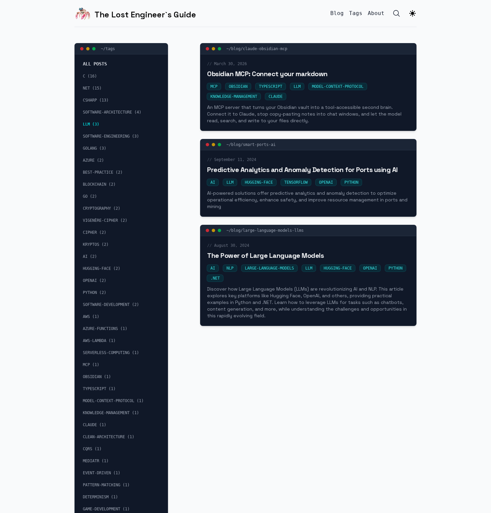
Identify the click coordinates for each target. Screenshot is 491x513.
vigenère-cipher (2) (105, 220)
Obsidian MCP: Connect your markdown (267, 73)
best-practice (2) (103, 172)
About (376, 13)
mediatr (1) (96, 461)
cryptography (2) (101, 208)
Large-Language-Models (269, 268)
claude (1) (94, 424)
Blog (337, 13)
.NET (215, 278)
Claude (276, 96)
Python (351, 182)
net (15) (92, 88)
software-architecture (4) (112, 112)
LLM (297, 86)
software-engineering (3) (111, 136)
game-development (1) (106, 509)
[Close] (207, 48)
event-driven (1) (101, 473)
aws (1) (91, 316)
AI (212, 182)
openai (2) (94, 280)
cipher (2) (94, 232)
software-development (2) (111, 304)
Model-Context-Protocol (337, 86)
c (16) (90, 76)
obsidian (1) (97, 376)
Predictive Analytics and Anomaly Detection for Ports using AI (302, 169)
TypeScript (270, 86)
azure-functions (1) (105, 328)
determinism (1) (100, 497)
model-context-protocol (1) (113, 400)
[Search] (396, 13)
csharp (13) (96, 100)
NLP (229, 268)
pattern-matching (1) (106, 485)
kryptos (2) (96, 244)
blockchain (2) (99, 184)
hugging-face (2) (101, 268)
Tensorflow (296, 182)
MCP (213, 86)
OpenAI (326, 182)
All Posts (95, 63)
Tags (355, 13)
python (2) (94, 292)
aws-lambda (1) (99, 340)
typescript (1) (99, 388)
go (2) (90, 196)
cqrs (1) (92, 449)
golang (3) (94, 148)
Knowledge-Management (233, 96)
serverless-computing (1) (111, 352)
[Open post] (219, 48)
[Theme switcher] (412, 13)
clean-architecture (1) (108, 437)
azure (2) (93, 160)
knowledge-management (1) (111, 412)
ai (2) (90, 256)
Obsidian (238, 86)
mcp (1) (91, 364)
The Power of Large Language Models (265, 255)
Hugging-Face (259, 182)
